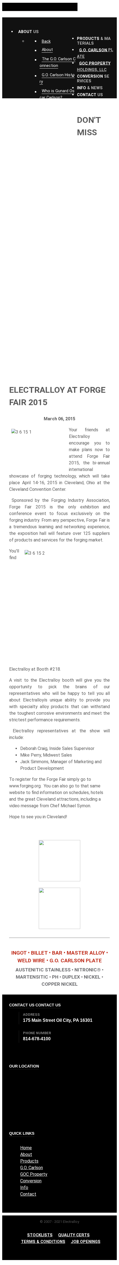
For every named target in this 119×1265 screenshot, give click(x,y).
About (26, 1154)
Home (26, 1147)
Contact (28, 1194)
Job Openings (85, 1241)
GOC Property (33, 1174)
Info (24, 1187)
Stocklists (40, 1235)
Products (29, 1161)
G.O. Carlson (31, 1167)
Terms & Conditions (43, 1241)
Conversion (31, 1180)
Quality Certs (74, 1235)
